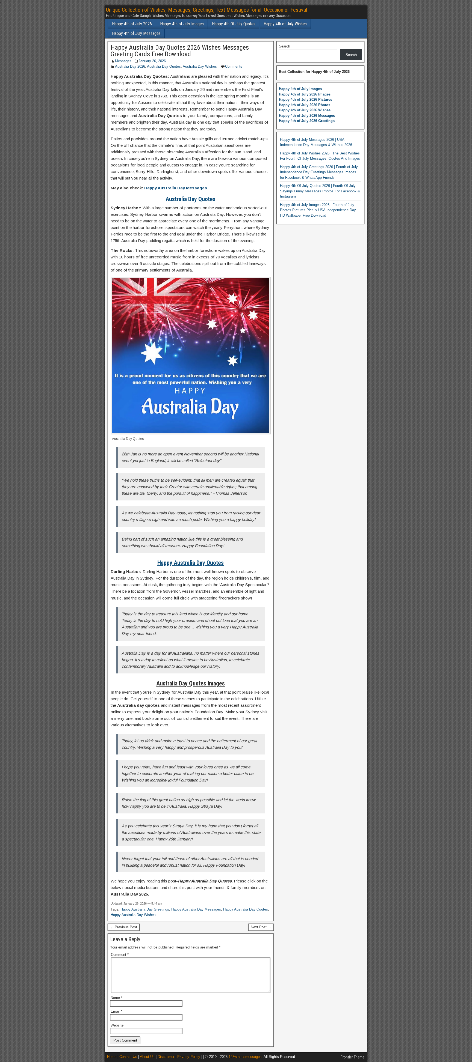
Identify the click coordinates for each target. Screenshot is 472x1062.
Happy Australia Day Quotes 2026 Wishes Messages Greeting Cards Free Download (180, 51)
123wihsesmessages (245, 1057)
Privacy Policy (188, 1057)
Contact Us (128, 1057)
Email (116, 1011)
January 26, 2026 (152, 61)
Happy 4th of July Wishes (285, 23)
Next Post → (261, 927)
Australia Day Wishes (200, 66)
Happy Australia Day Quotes (245, 909)
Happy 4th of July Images (182, 23)
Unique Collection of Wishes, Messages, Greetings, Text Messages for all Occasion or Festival (206, 10)
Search (284, 46)
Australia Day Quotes (164, 66)
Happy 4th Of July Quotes (233, 23)
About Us (147, 1057)
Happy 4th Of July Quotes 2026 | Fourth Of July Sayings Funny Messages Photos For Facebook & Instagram (320, 191)
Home (111, 1057)
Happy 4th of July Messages (136, 33)
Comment (120, 955)
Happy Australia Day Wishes (133, 915)
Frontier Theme (352, 1057)
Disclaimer (166, 1057)
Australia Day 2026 (130, 66)
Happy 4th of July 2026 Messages (307, 116)
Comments (233, 66)
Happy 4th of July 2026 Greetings (307, 121)
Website (117, 1025)
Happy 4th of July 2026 (132, 23)
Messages (123, 61)
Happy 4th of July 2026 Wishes (305, 110)
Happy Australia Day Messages (175, 188)
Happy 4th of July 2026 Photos (304, 105)
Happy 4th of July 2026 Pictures (305, 99)
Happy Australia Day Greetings (144, 909)
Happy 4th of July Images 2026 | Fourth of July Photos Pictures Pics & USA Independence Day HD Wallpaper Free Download (318, 210)
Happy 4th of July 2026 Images (305, 94)
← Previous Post (123, 927)
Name (116, 998)
